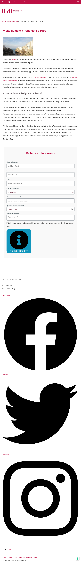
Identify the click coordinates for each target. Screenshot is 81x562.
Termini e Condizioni (19, 557)
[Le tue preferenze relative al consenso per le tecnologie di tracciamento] (77, 558)
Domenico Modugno (39, 77)
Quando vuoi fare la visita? (15, 206)
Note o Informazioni (13, 213)
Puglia (14, 59)
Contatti (22, 2)
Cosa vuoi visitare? (13, 188)
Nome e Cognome (13, 162)
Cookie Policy (32, 557)
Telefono (9, 171)
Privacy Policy (7, 557)
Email (9, 180)
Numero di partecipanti (14, 197)
